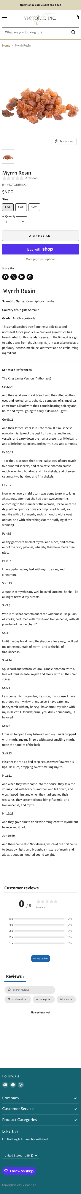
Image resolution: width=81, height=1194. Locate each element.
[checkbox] (66, 999)
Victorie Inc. (17, 185)
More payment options (40, 259)
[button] (40, 919)
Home (6, 45)
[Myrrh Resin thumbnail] (8, 156)
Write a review (40, 958)
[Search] (73, 32)
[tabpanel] (40, 1022)
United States (19, 1155)
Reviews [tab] (15, 976)
